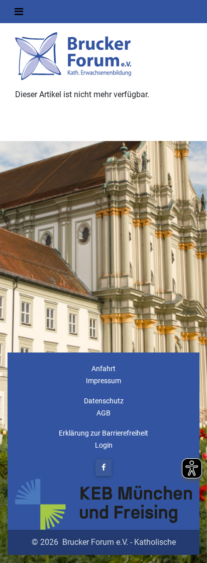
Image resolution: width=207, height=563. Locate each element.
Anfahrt (103, 369)
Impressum (103, 381)
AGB (103, 413)
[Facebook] (103, 467)
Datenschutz (104, 401)
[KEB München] (103, 504)
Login (104, 445)
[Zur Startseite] (74, 55)
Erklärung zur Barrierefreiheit (103, 433)
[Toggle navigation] (19, 11)
